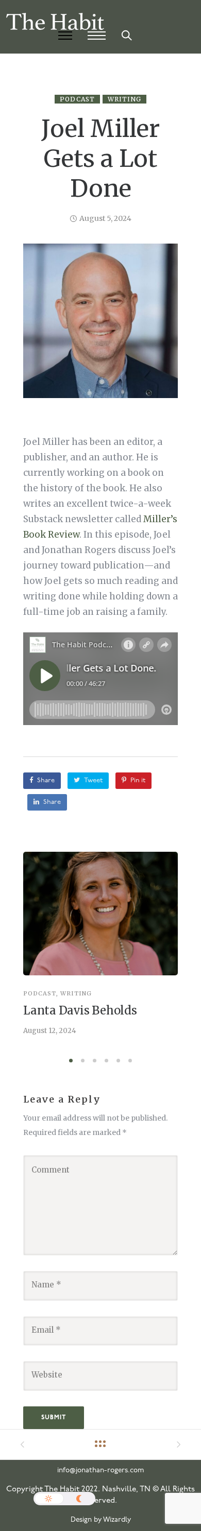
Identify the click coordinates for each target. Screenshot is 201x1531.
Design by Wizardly (101, 1520)
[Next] (173, 951)
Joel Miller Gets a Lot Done (100, 158)
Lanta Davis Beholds (80, 1010)
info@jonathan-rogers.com (100, 1470)
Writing (124, 99)
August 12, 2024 (49, 1030)
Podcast (77, 99)
